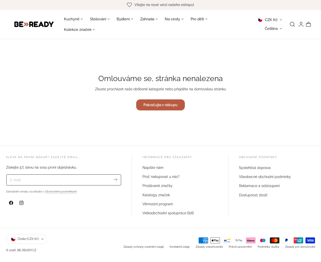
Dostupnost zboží (253, 195)
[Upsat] (115, 179)
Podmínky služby (268, 246)
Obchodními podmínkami (61, 191)
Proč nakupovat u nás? (161, 177)
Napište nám (153, 168)
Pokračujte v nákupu (160, 105)
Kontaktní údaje (180, 246)
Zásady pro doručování (300, 246)
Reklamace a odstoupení (259, 186)
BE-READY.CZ (26, 250)
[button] (292, 24)
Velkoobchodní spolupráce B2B (168, 213)
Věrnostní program (157, 204)
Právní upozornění (240, 246)
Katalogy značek (156, 195)
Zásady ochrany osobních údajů (143, 246)
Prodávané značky (157, 186)
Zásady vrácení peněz (209, 246)
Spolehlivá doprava (255, 168)
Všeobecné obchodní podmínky (265, 177)
